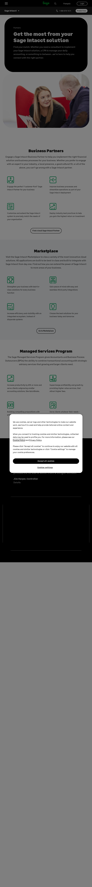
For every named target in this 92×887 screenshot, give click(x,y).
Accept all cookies (46, 461)
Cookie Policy (19, 440)
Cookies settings (45, 467)
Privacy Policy (35, 440)
